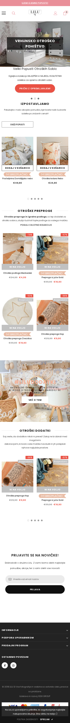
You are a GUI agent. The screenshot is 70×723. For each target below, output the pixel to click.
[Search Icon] (13, 13)
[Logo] (35, 13)
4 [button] (38, 199)
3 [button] (38, 98)
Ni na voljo (17, 267)
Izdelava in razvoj (28, 696)
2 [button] (35, 98)
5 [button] (42, 199)
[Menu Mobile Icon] (4, 13)
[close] (67, 3)
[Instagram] (13, 665)
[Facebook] (5, 665)
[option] (35, 57)
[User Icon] (55, 13)
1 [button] (31, 98)
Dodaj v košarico (17, 168)
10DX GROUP (44, 696)
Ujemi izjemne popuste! (35, 3)
